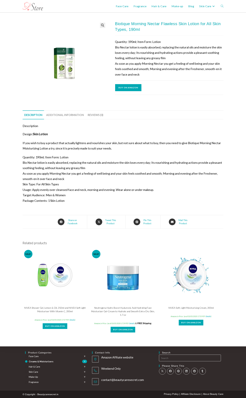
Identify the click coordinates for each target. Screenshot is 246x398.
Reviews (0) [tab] (95, 114)
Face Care (33, 356)
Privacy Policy (171, 394)
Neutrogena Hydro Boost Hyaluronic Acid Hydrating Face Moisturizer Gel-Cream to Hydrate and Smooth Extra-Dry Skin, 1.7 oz (123, 311)
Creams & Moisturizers (41, 361)
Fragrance (33, 382)
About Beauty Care (213, 394)
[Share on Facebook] (170, 371)
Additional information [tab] (65, 114)
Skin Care (33, 372)
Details (72, 320)
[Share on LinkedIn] (186, 371)
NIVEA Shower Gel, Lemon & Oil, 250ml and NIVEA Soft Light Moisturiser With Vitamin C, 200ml (55, 309)
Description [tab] (33, 114)
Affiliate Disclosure (191, 394)
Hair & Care (34, 366)
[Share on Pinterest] (178, 371)
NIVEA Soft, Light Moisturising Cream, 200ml (191, 307)
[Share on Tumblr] (202, 371)
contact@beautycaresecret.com (122, 380)
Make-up (33, 377)
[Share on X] (162, 371)
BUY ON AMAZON (128, 87)
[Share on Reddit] (194, 371)
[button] (102, 25)
